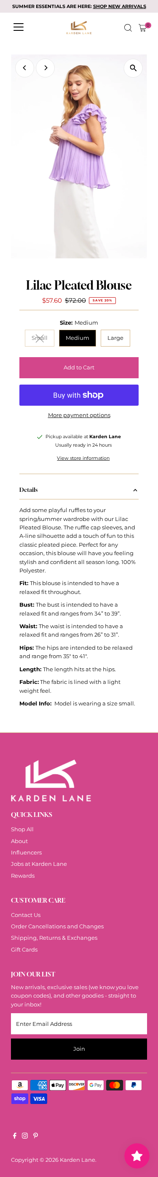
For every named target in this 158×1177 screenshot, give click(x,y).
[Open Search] (128, 28)
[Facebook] (15, 1137)
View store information (83, 458)
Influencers (26, 852)
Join (79, 1049)
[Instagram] (25, 1137)
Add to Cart (79, 367)
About (19, 841)
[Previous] (24, 67)
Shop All (22, 829)
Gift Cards (24, 949)
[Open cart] (142, 28)
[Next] (45, 67)
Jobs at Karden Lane (39, 864)
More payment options (79, 415)
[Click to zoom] (133, 68)
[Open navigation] (18, 27)
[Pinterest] (35, 1137)
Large (115, 338)
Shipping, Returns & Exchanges (54, 938)
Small (43, 339)
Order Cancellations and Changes (57, 926)
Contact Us (25, 915)
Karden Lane (77, 1160)
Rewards (23, 876)
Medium (77, 338)
